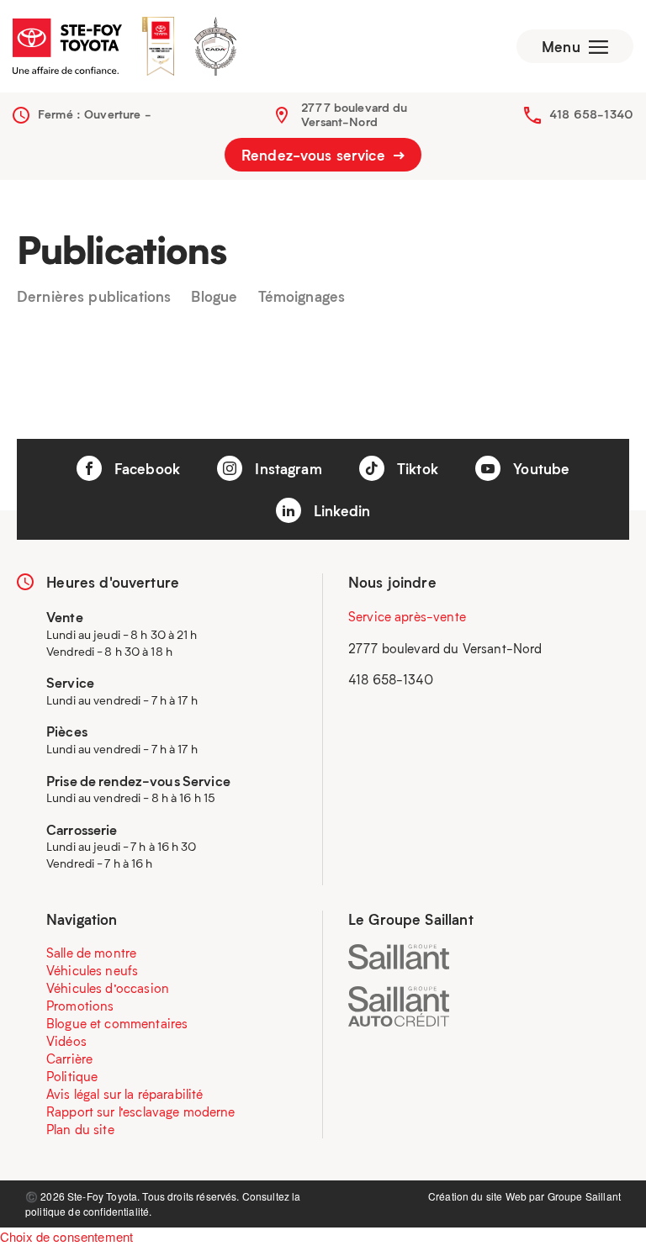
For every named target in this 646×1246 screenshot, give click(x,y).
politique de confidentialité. (88, 1211)
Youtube (539, 468)
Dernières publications (94, 297)
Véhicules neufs (92, 970)
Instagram (286, 468)
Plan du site (80, 1129)
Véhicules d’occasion (107, 987)
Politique (72, 1076)
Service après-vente (407, 616)
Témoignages (302, 297)
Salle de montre (91, 952)
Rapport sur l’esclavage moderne (141, 1111)
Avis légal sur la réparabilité (125, 1093)
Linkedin (340, 510)
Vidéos (66, 1040)
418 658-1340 (591, 114)
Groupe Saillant (584, 1196)
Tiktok (415, 468)
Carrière (69, 1058)
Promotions (80, 1005)
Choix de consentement (66, 1236)
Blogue (214, 297)
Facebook (145, 468)
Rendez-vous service (315, 155)
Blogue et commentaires (117, 1023)
